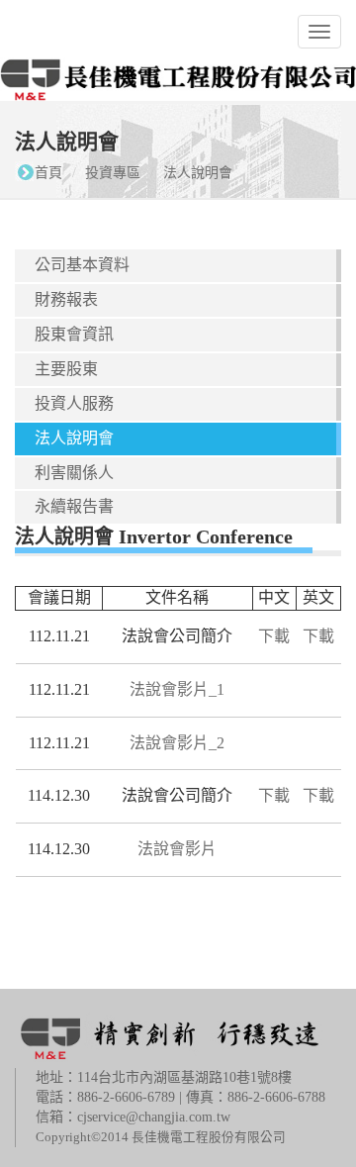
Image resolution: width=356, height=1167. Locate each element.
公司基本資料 (82, 264)
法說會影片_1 (177, 689)
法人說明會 (197, 172)
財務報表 (66, 299)
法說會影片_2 (177, 742)
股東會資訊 (74, 334)
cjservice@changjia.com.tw (153, 1117)
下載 (274, 636)
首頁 (48, 172)
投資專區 (112, 172)
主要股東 (66, 368)
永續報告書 (74, 506)
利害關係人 (74, 472)
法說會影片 (177, 848)
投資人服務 (74, 403)
